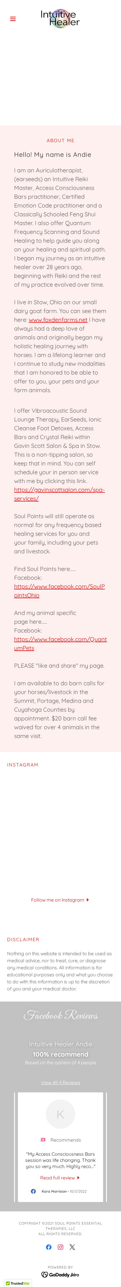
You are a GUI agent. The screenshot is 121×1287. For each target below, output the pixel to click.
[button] (15, 19)
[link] (60, 18)
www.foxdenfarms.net (58, 319)
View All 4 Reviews (60, 1082)
